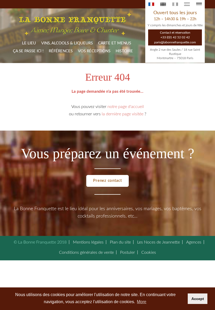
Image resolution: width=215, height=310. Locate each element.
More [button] (141, 301)
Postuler (127, 252)
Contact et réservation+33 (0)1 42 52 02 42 (175, 35)
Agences (193, 242)
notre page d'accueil (126, 107)
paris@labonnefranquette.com (175, 42)
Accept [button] (197, 299)
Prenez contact (107, 181)
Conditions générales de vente (86, 252)
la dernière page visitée (122, 114)
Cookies (148, 252)
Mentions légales (88, 242)
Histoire (124, 51)
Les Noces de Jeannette (158, 242)
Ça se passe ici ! (28, 51)
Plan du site (120, 242)
